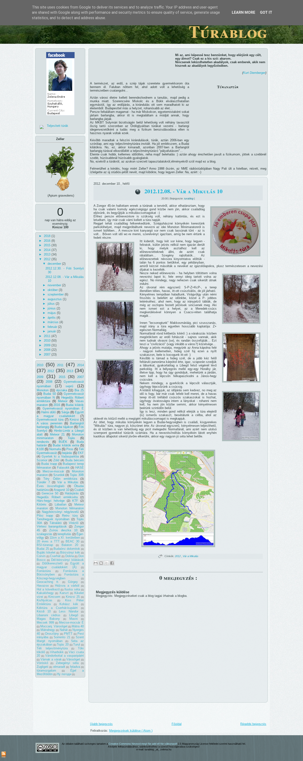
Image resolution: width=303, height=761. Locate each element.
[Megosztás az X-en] (106, 563)
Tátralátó (55, 523)
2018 (47, 236)
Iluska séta (72, 589)
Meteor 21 (57, 434)
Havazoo (43, 585)
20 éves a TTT (48, 541)
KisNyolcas (44, 600)
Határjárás (72, 493)
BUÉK (63, 442)
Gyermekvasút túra (50, 419)
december (55, 263)
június (52, 308)
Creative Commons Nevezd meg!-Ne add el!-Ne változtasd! (143, 743)
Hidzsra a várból (67, 585)
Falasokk (63, 467)
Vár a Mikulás (68, 482)
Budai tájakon (63, 427)
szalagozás (44, 534)
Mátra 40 (78, 626)
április (52, 317)
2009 (47, 345)
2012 (47, 259)
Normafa (55, 449)
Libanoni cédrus (48, 615)
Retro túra (69, 515)
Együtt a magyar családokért (60, 414)
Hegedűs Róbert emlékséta (57, 497)
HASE (79, 467)
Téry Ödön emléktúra (60, 478)
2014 (47, 250)
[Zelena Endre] (60, 117)
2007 (47, 354)
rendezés (43, 442)
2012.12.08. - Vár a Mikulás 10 (183, 191)
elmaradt (59, 667)
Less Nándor (68, 611)
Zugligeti (42, 667)
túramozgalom (46, 670)
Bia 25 (79, 390)
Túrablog (228, 31)
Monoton (43, 390)
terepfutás (64, 534)
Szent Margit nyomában (60, 639)
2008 (47, 350)
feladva (75, 667)
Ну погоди (64, 674)
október (53, 290)
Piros (69, 449)
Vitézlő (73, 523)
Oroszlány (52, 633)
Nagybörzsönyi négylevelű (60, 512)
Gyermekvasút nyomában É (63, 408)
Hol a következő (48, 589)
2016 (47, 240)
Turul (76, 644)
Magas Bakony (48, 618)
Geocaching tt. (48, 582)
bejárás (67, 453)
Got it (266, 12)
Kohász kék (68, 604)
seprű (69, 386)
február (53, 327)
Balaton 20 (70, 545)
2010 (47, 340)
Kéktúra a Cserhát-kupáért (57, 608)
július (52, 303)
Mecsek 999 (45, 622)
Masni (73, 618)
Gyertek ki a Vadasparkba (60, 456)
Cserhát (55, 556)
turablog (189, 198)
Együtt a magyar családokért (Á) (60, 565)
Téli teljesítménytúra (52, 648)
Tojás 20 (63, 644)
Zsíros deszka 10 (63, 530)
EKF (81, 453)
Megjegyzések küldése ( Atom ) (130, 730)
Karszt (64, 593)
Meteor (62, 401)
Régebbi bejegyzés (253, 724)
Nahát (64, 630)
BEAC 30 (72, 541)
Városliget (73, 659)
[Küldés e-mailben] (95, 563)
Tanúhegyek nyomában (53, 519)
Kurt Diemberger (254, 73)
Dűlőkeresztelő (52, 563)
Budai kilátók (75, 405)
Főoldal (177, 724)
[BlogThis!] (101, 563)
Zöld (56, 460)
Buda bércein (74, 460)
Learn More (243, 12)
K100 (40, 449)
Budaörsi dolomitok (66, 548)
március (53, 322)
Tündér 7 (43, 482)
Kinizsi (74, 419)
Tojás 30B (77, 475)
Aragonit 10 (61, 490)
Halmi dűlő (48, 412)
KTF (75, 500)
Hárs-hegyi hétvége (51, 500)
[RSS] (3, 755)
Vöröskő (42, 663)
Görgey (73, 582)
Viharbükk (57, 652)
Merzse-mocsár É (71, 622)
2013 (47, 254)
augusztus (55, 299)
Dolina (69, 556)
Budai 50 (49, 394)
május (52, 313)
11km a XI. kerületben (64, 537)
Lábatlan (60, 504)
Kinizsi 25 (73, 596)
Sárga (65, 412)
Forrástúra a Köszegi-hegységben (60, 576)
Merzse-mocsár (53, 471)
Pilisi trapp (45, 515)
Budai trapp (49, 464)
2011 (47, 336)
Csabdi (79, 490)
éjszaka (61, 390)
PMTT (68, 633)
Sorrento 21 (62, 637)
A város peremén (49, 423)
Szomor (42, 460)
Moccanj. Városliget (53, 626)
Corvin (41, 556)
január (52, 331)
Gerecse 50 (50, 493)
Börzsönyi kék (70, 552)
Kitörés (41, 504)
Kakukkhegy (45, 593)
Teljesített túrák (57, 126)
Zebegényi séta (67, 663)
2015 (47, 245)
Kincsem (54, 596)
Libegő (73, 615)
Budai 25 (43, 548)
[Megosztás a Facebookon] (112, 563)
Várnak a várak (51, 659)
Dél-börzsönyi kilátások (67, 560)
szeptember (56, 294)
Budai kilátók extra (66, 445)
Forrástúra (44, 571)
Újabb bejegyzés (101, 724)
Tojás (71, 438)
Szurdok (59, 475)
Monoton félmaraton (69, 508)
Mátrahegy (47, 630)
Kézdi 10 (44, 611)
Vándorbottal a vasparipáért (64, 655)
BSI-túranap (45, 545)
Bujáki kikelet (46, 552)
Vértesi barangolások (52, 526)
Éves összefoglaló (50, 486)
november (55, 285)
